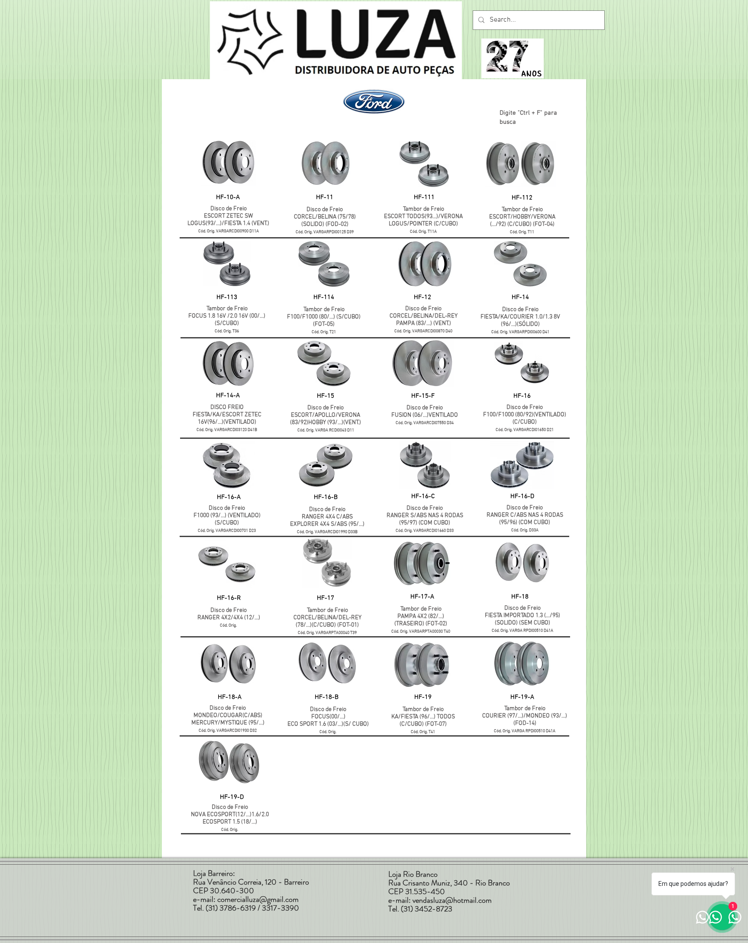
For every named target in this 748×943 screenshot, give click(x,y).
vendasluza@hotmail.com (452, 900)
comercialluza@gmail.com (258, 899)
